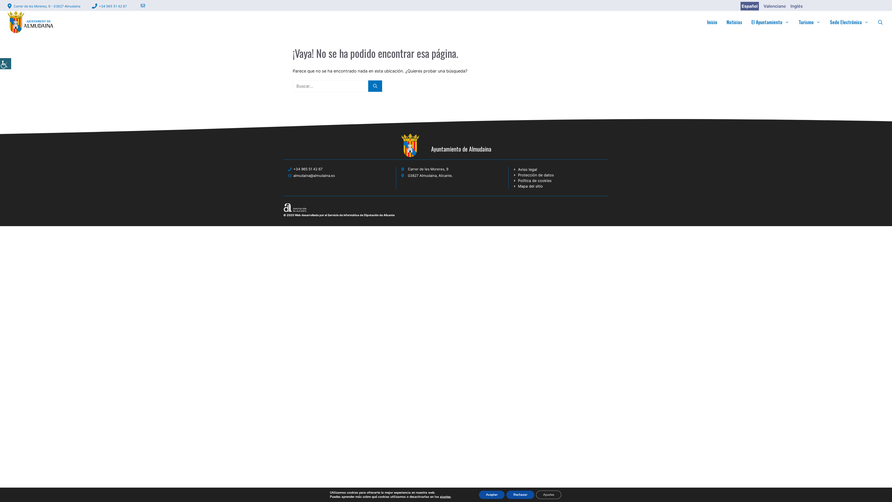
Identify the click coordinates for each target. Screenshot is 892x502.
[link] (5, 63)
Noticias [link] (734, 22)
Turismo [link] (806, 22)
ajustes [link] (445, 497)
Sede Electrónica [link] (846, 22)
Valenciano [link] (775, 6)
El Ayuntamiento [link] (766, 22)
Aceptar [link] (492, 494)
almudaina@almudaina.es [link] (314, 175)
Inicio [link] (712, 22)
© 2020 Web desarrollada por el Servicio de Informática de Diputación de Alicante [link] (339, 215)
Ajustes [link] (548, 494)
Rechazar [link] (520, 494)
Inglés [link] (796, 6)
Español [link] (750, 6)
